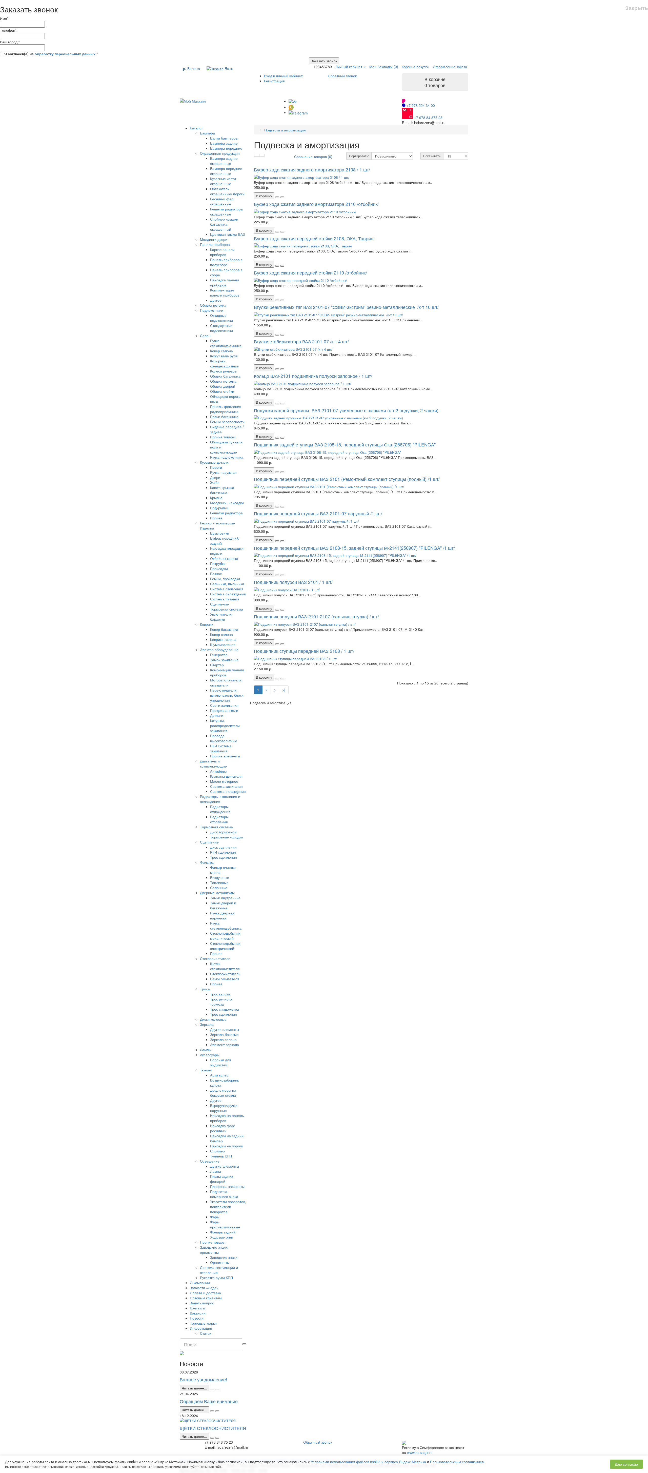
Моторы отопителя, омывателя (226, 682)
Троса (205, 988)
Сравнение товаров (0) (313, 156)
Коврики (206, 624)
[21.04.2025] (212, 1411)
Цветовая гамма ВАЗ (227, 234)
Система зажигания (226, 786)
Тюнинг (206, 1069)
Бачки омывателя (224, 978)
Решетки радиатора (226, 512)
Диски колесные (213, 1019)
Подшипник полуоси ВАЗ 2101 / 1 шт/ (293, 582)
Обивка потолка (213, 305)
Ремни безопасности (227, 421)
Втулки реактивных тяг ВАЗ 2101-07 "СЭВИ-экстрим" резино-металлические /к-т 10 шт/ (346, 307)
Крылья (216, 497)
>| (283, 689)
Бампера (207, 132)
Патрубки (218, 563)
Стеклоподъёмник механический (225, 936)
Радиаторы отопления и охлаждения (220, 799)
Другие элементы (224, 1029)
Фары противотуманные (225, 1224)
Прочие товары (222, 436)
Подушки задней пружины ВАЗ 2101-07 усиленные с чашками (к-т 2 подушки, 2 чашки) (347, 410)
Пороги (216, 467)
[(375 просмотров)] (217, 1438)
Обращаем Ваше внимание (209, 1401)
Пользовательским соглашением (457, 1461)
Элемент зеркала (224, 1044)
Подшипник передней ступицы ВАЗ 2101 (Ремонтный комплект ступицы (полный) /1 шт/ (347, 479)
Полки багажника (224, 416)
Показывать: (432, 156)
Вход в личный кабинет (283, 75)
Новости (197, 1318)
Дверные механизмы (217, 892)
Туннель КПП (221, 1155)
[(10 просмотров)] (217, 1389)
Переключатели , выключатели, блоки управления (227, 695)
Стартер (217, 664)
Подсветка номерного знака (224, 1194)
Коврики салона (223, 639)
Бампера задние (224, 143)
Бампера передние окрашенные (226, 171)
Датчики (216, 715)
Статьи (205, 1333)
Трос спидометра (224, 1009)
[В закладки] (277, 197)
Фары (214, 1216)
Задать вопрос (202, 1302)
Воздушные (219, 877)
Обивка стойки (222, 391)
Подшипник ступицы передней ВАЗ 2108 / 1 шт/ (304, 650)
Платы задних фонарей (221, 1179)
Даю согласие (626, 1464)
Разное (216, 573)
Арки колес (219, 1074)
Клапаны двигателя (226, 776)
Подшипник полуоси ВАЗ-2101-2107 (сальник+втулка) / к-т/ (316, 616)
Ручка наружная (223, 472)
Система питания (224, 598)
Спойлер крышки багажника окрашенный (224, 224)
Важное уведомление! (203, 1379)
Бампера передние (226, 148)
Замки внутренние (225, 897)
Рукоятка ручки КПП (216, 1277)
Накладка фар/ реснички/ (222, 1128)
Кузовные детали (214, 462)
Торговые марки (203, 1323)
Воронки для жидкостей (220, 1062)
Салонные (218, 887)
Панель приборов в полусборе (226, 262)
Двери (215, 477)
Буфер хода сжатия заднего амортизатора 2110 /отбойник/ (316, 204)
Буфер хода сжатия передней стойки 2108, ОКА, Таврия (313, 238)
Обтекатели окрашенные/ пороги (227, 191)
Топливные (219, 882)
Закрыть (636, 7)
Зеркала (207, 1024)
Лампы (205, 1049)
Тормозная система (226, 609)
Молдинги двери (213, 239)
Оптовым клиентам (206, 1297)
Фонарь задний (222, 1231)
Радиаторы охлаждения (220, 809)
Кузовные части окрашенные (223, 181)
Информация (201, 1328)
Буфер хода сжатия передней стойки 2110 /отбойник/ (310, 272)
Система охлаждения (228, 593)
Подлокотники (211, 310)
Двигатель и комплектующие (213, 763)
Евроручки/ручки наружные (223, 1108)
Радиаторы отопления (219, 819)
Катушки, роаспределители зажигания (225, 725)
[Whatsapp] (291, 106)
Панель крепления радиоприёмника (225, 409)
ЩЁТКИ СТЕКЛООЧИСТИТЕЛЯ (213, 1428)
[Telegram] (298, 112)
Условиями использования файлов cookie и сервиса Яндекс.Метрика (368, 1461)
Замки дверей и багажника (223, 905)
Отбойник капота (224, 558)
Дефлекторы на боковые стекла (223, 1093)
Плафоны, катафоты (227, 1186)
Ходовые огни (221, 1237)
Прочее (216, 517)
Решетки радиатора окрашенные (226, 211)
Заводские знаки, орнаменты (214, 1250)
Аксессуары (209, 1054)
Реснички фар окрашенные (221, 201)
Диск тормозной (223, 831)
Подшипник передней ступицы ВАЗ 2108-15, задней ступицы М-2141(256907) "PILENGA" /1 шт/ (354, 547)
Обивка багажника (225, 376)
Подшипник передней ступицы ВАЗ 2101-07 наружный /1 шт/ (318, 513)
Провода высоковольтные (223, 738)
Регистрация (274, 80)
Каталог (196, 127)
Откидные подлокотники (221, 318)
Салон (205, 335)
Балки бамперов (223, 138)
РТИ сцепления (223, 852)
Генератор (219, 654)
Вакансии (198, 1312)
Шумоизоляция (222, 644)
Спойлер (217, 1150)
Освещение (209, 1161)
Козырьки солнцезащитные (224, 363)
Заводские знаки (223, 1257)
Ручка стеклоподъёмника (225, 343)
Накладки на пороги (226, 1145)
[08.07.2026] (212, 1389)
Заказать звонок (324, 60)
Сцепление (219, 603)
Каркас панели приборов (222, 252)
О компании (200, 1282)
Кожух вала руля (224, 355)
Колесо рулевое (223, 371)
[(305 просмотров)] (217, 1411)
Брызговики (219, 533)
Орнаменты (220, 1262)
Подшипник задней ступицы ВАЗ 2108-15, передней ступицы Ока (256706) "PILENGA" (345, 444)
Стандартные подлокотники (221, 328)
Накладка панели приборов (224, 282)
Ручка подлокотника (226, 457)
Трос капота (220, 993)
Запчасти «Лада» (204, 1287)
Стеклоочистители (215, 958)
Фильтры (207, 862)
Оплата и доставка (205, 1292)
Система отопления (226, 588)
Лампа (215, 1171)
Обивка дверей (222, 386)
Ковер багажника (224, 629)
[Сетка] (262, 155)
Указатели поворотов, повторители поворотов (228, 1206)
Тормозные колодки (226, 836)
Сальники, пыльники (227, 583)
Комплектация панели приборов (224, 292)
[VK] (293, 101)
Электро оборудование (219, 649)
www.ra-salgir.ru (420, 1452)
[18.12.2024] (212, 1438)
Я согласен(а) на (50, 53)
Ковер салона (221, 350)
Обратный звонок (342, 75)
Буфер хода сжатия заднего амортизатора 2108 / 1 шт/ (312, 169)
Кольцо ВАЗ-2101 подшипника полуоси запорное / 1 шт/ (313, 375)
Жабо (214, 482)
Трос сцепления (223, 857)
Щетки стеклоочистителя (225, 966)
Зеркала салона (223, 1039)
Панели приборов (215, 244)
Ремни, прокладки (225, 578)
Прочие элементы (225, 755)
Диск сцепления (223, 847)
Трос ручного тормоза (221, 1001)
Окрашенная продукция (220, 153)
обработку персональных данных (65, 53)
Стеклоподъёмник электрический (225, 946)
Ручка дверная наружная (222, 915)
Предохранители (224, 710)
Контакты (197, 1307)
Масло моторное (224, 781)
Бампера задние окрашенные (224, 161)
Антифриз (218, 771)
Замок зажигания (224, 659)
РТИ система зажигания (221, 748)
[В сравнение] (282, 197)
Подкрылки (219, 507)
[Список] (256, 155)
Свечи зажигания (224, 705)
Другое (215, 300)
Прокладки (219, 568)
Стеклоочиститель (225, 973)
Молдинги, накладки (227, 502)
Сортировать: (359, 156)
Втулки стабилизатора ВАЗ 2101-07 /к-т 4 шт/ (301, 341)
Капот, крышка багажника (222, 490)
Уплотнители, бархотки (221, 617)
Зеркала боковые (224, 1034)
